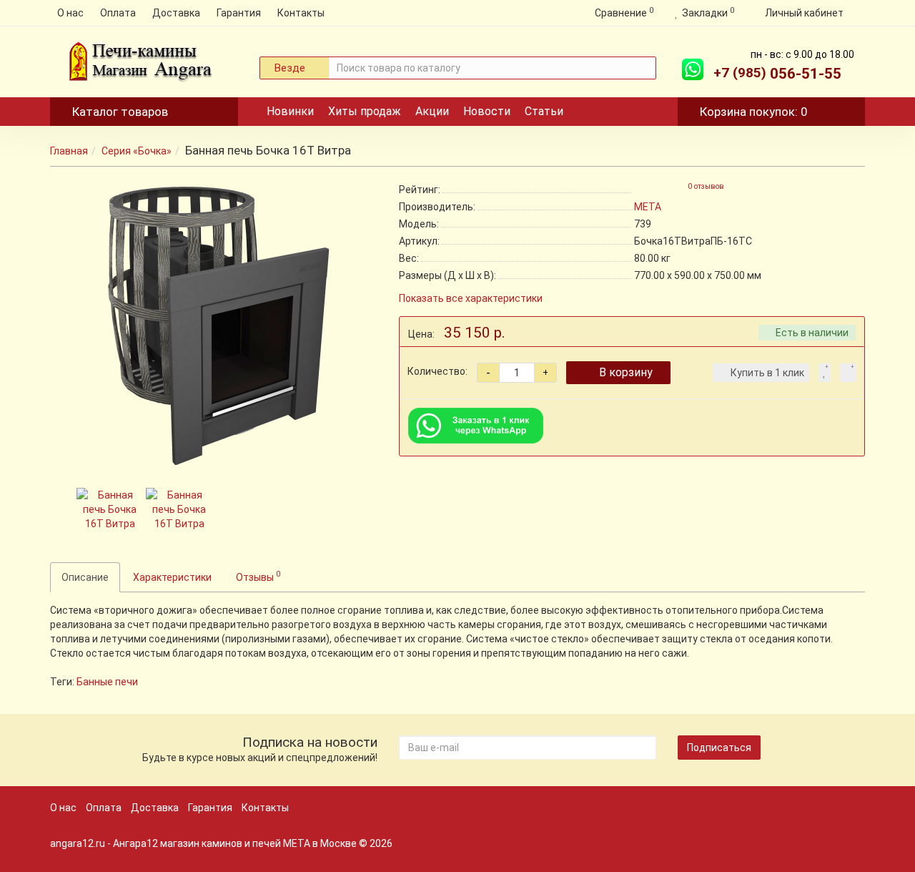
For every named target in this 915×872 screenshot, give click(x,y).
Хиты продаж (364, 111)
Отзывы (258, 575)
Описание (85, 577)
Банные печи (107, 681)
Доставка (176, 13)
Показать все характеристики (471, 298)
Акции (432, 111)
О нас (70, 13)
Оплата (118, 13)
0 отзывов (706, 186)
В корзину (626, 372)
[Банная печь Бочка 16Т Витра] (214, 324)
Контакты (301, 13)
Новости (486, 111)
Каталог (120, 111)
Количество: (437, 371)
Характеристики (172, 577)
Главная (69, 151)
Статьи (544, 111)
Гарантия (239, 13)
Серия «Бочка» (137, 151)
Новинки (290, 111)
